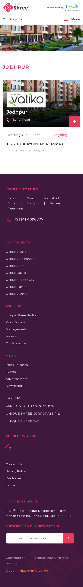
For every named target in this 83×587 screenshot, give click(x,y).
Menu (75, 19)
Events (11, 372)
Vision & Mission (17, 322)
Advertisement (17, 379)
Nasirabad (51, 198)
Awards (11, 336)
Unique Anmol (16, 266)
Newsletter (14, 386)
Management (16, 329)
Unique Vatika (16, 273)
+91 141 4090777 (28, 219)
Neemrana (16, 208)
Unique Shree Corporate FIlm (34, 413)
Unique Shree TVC (22, 421)
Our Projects (12, 19)
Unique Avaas (16, 252)
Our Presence (16, 343)
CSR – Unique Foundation (30, 406)
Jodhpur (33, 203)
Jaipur (12, 198)
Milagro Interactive (33, 570)
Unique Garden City (20, 280)
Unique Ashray (16, 294)
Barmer (55, 203)
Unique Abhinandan (20, 259)
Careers (13, 398)
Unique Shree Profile (21, 315)
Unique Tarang (16, 287)
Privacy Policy (16, 471)
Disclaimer (13, 478)
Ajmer (12, 203)
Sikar (30, 198)
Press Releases (17, 365)
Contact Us (14, 464)
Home (10, 485)
